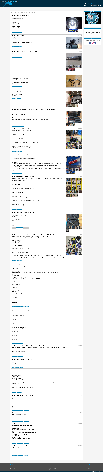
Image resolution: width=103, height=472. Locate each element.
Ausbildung (90, 33)
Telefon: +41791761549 (20, 306)
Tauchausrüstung (87, 30)
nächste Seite (48, 458)
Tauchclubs (87, 34)
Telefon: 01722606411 (19, 455)
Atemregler (98, 30)
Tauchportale (90, 34)
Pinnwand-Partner (93, 32)
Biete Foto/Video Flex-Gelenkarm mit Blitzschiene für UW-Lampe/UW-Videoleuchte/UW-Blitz (31, 74)
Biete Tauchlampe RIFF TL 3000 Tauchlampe (21, 90)
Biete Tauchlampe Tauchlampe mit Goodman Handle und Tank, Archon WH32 (28, 345)
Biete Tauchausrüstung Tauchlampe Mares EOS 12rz (23, 395)
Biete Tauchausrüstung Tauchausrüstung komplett (23, 176)
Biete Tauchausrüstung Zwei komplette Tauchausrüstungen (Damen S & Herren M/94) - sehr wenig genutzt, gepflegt (37, 234)
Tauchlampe (86, 31)
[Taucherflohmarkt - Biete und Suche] (95, 43)
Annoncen (14, 12)
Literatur (96, 32)
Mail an (14, 46)
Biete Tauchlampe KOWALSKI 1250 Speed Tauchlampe (23, 154)
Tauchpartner (98, 31)
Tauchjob (86, 32)
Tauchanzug (91, 30)
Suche (91, 3)
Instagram (89, 467)
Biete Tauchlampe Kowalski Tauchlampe (20, 445)
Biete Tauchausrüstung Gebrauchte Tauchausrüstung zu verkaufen (26, 370)
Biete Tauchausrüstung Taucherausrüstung (21, 423)
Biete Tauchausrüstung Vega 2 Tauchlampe (21, 412)
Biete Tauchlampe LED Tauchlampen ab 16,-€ (21, 15)
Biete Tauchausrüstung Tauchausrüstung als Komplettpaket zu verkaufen (27, 263)
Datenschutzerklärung (13, 466)
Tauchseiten (95, 31)
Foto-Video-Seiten (97, 34)
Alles (85, 3)
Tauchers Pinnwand (90, 466)
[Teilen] (80, 15)
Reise (93, 31)
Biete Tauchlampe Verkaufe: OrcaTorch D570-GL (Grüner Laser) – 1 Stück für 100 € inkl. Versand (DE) (33, 109)
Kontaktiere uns (12, 468)
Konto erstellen (99, 1)
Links (49, 469)
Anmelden (95, 1)
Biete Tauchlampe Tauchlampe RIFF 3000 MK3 (22, 359)
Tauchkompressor (95, 30)
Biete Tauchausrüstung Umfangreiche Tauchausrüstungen (24, 128)
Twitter (89, 468)
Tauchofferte (87, 33)
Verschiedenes (89, 31)
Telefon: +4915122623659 (20, 410)
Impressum (11, 469)
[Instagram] (93, 43)
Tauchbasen (89, 32)
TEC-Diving (93, 34)
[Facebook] (90, 43)
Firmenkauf (98, 32)
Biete (88, 3)
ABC (91, 31)
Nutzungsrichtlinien (13, 467)
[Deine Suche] (101, 5)
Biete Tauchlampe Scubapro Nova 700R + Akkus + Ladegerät (25, 51)
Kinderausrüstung (94, 33)
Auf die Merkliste (19, 32)
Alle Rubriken (54, 468)
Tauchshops (97, 33)
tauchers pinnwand (95, 471)
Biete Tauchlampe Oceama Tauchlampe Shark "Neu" (23, 212)
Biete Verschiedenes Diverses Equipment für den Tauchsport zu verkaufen (28, 308)
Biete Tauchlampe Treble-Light (18, 35)
